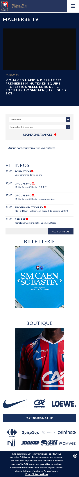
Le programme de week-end (28, 174)
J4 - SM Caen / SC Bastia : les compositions (35, 199)
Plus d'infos (60, 231)
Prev (18, 280)
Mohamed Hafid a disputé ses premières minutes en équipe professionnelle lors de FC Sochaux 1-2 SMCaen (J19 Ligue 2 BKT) (36, 86)
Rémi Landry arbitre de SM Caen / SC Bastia (35, 222)
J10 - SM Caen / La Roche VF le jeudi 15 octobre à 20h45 (42, 210)
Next (60, 280)
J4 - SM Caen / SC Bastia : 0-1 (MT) (31, 187)
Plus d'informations (36, 474)
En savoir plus (51, 471)
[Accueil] (14, 6)
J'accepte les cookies (75, 456)
